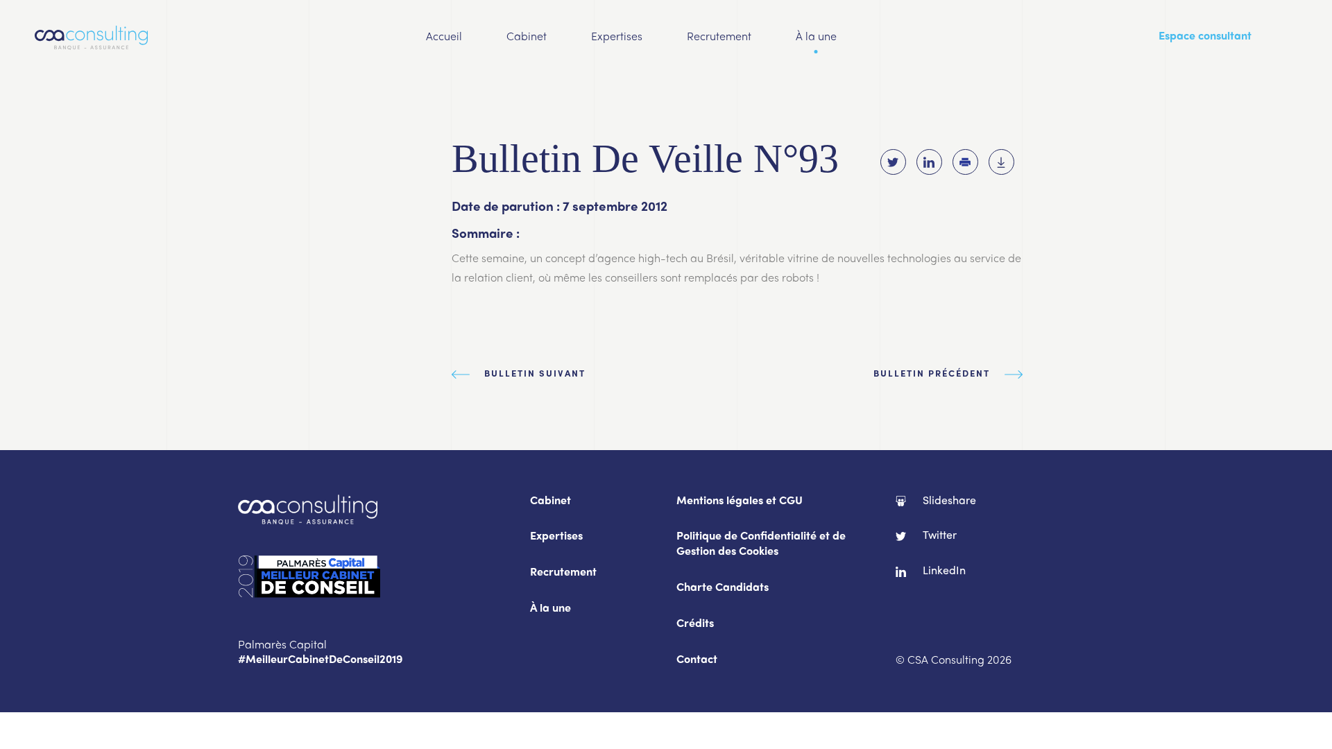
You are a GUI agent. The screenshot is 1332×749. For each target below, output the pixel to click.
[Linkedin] (929, 162)
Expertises (616, 37)
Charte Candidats (722, 588)
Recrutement (719, 37)
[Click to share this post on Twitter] (893, 162)
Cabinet (526, 37)
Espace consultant (1205, 37)
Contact (696, 660)
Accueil (444, 37)
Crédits (695, 624)
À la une (816, 37)
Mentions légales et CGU (739, 502)
